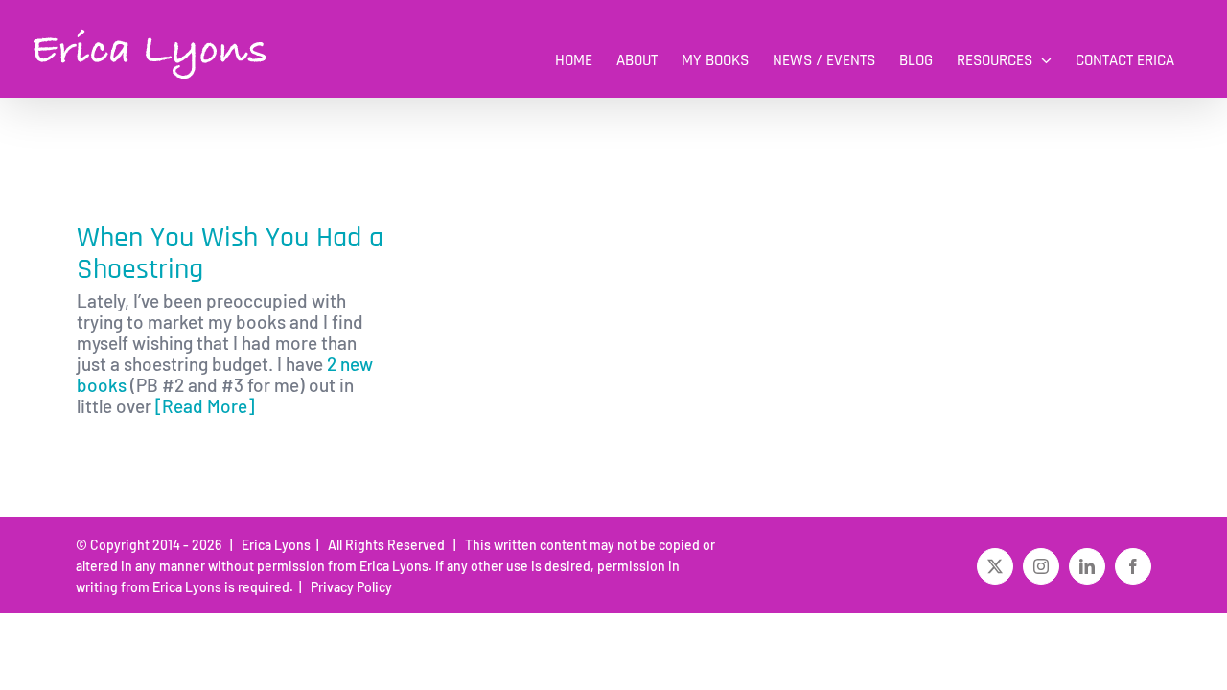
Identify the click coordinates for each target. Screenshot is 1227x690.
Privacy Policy (348, 587)
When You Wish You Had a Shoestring (230, 253)
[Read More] (204, 406)
